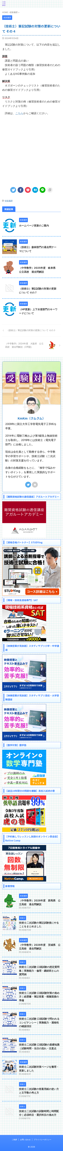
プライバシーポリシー (42, 1139)
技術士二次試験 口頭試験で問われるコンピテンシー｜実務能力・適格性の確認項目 (39, 1022)
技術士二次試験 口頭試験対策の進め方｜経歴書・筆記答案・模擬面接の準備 (39, 996)
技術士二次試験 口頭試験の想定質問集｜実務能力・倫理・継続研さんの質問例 (39, 970)
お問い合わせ (25, 1139)
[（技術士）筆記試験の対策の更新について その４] (35, 190)
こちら (19, 113)
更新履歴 (9, 201)
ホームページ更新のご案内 (34, 225)
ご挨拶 (14, 1139)
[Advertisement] (31, 149)
